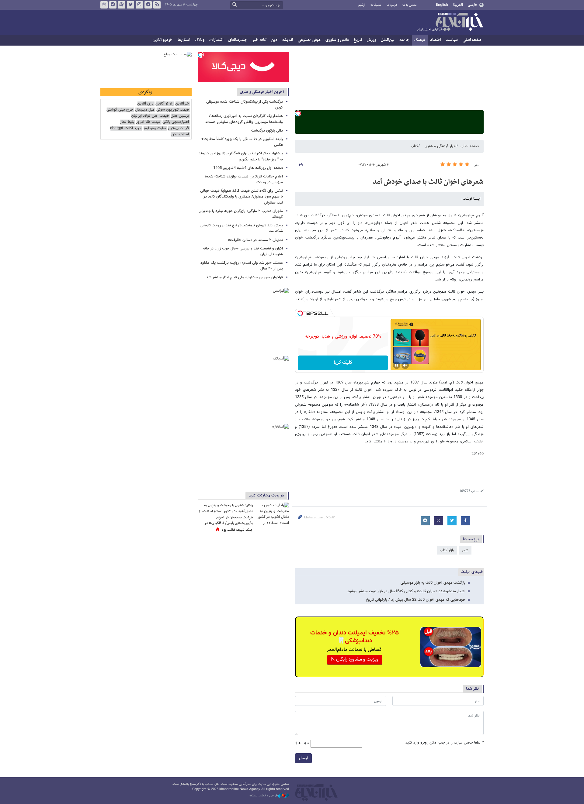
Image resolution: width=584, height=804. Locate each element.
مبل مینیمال (145, 110)
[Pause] (396, 365)
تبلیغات (375, 5)
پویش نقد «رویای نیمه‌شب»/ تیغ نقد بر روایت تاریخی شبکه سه (241, 228)
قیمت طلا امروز (148, 122)
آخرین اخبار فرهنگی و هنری (262, 91)
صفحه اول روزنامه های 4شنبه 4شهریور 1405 (248, 168)
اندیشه (287, 39)
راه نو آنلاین (164, 104)
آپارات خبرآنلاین (121, 5)
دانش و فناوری (337, 39)
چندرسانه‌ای (237, 39)
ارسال (303, 758)
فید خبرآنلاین (157, 5)
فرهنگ (419, 39)
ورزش (371, 39)
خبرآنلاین (450, 22)
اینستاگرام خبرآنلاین (139, 5)
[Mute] (405, 365)
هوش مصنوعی (309, 39)
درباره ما (392, 5)
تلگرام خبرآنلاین (148, 5)
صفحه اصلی (472, 39)
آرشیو (361, 5)
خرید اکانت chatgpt (125, 128)
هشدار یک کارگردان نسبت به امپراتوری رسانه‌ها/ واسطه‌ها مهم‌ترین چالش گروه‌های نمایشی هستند (244, 119)
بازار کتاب (447, 550)
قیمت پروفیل (178, 128)
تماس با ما (409, 5)
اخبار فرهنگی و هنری (441, 146)
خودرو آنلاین (163, 39)
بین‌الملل (388, 39)
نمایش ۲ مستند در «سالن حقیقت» (255, 240)
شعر (465, 550)
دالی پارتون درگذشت (267, 131)
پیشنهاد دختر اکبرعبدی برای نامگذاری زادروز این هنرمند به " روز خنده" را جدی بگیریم (241, 156)
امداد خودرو (180, 134)
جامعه (404, 39)
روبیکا (104, 5)
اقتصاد (435, 39)
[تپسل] (298, 113)
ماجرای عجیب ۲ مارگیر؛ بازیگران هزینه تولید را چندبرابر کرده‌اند (241, 214)
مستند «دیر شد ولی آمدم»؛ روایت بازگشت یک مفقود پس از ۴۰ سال (241, 266)
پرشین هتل (180, 116)
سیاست (452, 39)
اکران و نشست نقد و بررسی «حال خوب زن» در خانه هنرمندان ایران (243, 251)
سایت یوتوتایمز (154, 128)
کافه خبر (259, 39)
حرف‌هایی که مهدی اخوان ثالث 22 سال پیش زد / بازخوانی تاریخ (415, 600)
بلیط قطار (127, 122)
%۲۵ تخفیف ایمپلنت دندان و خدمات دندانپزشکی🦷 (354, 637)
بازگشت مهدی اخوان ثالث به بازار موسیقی (433, 583)
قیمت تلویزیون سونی (172, 110)
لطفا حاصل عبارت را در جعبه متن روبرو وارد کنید (444, 743)
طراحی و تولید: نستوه (263, 795)
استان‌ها (184, 39)
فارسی (472, 5)
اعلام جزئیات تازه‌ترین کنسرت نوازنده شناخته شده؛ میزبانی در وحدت (244, 179)
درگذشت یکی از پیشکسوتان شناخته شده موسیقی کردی (244, 105)
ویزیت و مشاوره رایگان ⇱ (354, 659)
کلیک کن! (343, 362)
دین (274, 39)
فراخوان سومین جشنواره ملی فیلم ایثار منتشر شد (244, 277)
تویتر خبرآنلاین (130, 5)
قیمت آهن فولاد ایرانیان (150, 116)
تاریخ (358, 39)
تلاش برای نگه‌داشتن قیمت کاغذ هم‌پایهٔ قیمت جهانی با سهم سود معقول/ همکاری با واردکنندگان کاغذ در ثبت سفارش (241, 196)
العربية (458, 5)
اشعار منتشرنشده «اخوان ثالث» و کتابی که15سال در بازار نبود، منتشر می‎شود (406, 591)
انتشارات (216, 39)
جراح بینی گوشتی (119, 110)
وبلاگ (199, 39)
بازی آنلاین (145, 104)
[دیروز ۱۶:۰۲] (272, 514)
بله (112, 5)
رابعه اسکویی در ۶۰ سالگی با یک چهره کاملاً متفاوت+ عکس (242, 142)
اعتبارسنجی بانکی (175, 122)
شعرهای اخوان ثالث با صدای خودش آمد (428, 182)
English (442, 5)
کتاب (414, 146)
